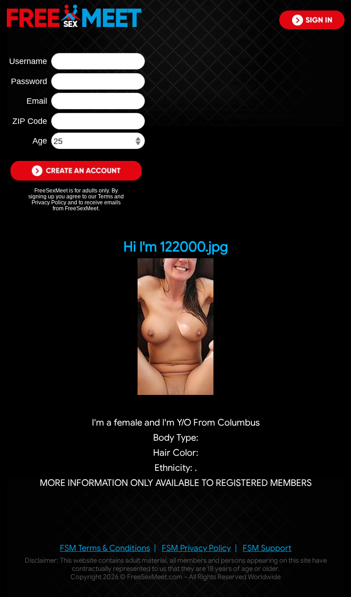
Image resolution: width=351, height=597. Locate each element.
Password (29, 81)
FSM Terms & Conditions (105, 548)
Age (39, 140)
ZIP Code (29, 121)
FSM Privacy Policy (196, 548)
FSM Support (267, 548)
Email (37, 101)
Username (28, 61)
